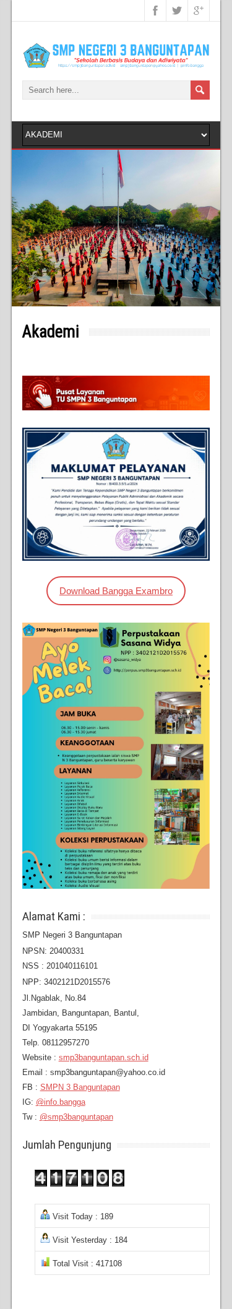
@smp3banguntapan (76, 1116)
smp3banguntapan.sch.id (103, 1057)
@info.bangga (60, 1102)
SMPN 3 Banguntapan (80, 1087)
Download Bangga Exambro (116, 591)
